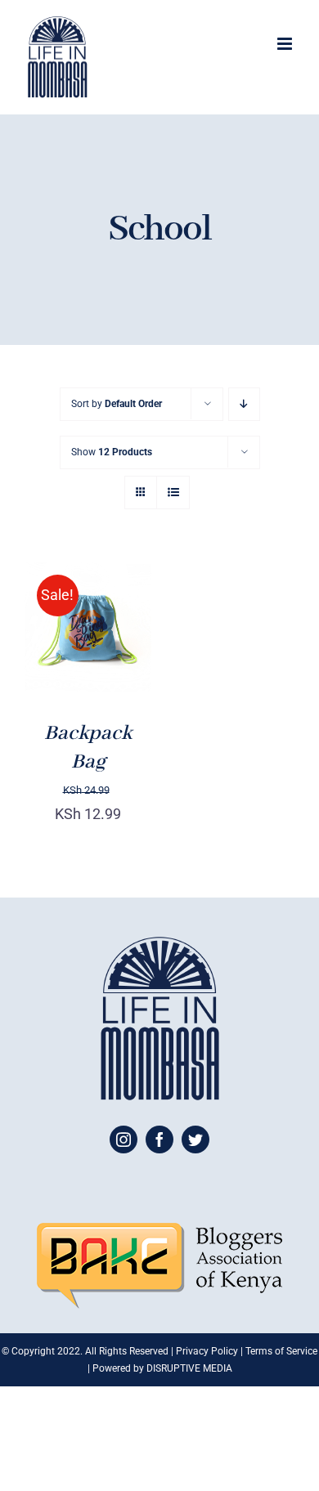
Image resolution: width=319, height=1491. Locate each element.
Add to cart (84, 621)
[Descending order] (244, 404)
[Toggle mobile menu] (285, 43)
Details (63, 658)
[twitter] (195, 1139)
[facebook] (159, 1139)
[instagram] (123, 1139)
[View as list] (173, 492)
